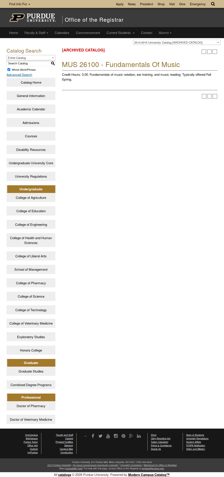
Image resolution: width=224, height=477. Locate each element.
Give (182, 4)
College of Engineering (31, 224)
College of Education (31, 210)
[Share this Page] (204, 51)
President (146, 4)
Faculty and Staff (64, 434)
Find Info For (18, 4)
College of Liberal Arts (31, 256)
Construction (66, 452)
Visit (172, 4)
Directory (68, 445)
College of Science (31, 296)
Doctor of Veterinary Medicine (31, 419)
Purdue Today (31, 441)
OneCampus (31, 434)
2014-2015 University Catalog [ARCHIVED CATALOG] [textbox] (168, 42)
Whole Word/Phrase (24, 69)
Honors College (31, 350)
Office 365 (32, 445)
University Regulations (31, 176)
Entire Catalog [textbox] (17, 58)
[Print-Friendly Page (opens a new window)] (209, 51)
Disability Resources (31, 149)
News (132, 4)
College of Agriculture (31, 197)
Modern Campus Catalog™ (149, 474)
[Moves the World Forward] (85, 436)
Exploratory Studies (31, 336)
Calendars (62, 32)
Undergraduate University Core (31, 163)
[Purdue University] (32, 17)
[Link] (92, 436)
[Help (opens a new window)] (214, 51)
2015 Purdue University (59, 465)
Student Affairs (193, 441)
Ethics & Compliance (161, 445)
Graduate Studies (31, 371)
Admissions (31, 122)
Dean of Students (195, 434)
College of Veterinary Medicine (31, 323)
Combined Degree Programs (31, 384)
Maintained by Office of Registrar (160, 465)
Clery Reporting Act (160, 438)
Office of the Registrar (94, 19)
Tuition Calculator (159, 441)
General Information (31, 95)
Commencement (88, 32)
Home (13, 32)
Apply (120, 4)
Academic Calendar (31, 109)
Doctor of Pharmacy (31, 405)
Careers (69, 438)
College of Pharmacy (31, 283)
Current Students (119, 32)
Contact (146, 32)
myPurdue (33, 452)
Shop (161, 4)
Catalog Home (31, 82)
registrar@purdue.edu (153, 468)
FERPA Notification (195, 445)
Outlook (34, 448)
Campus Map (66, 448)
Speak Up (156, 448)
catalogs (64, 474)
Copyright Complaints (131, 465)
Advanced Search (19, 74)
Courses (31, 136)
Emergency (198, 4)
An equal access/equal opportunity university (95, 465)
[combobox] (176, 42)
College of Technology (31, 309)
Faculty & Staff (34, 32)
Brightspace (32, 438)
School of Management (30, 269)
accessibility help (73, 468)
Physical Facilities (64, 441)
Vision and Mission (195, 448)
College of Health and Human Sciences (31, 240)
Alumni (164, 32)
